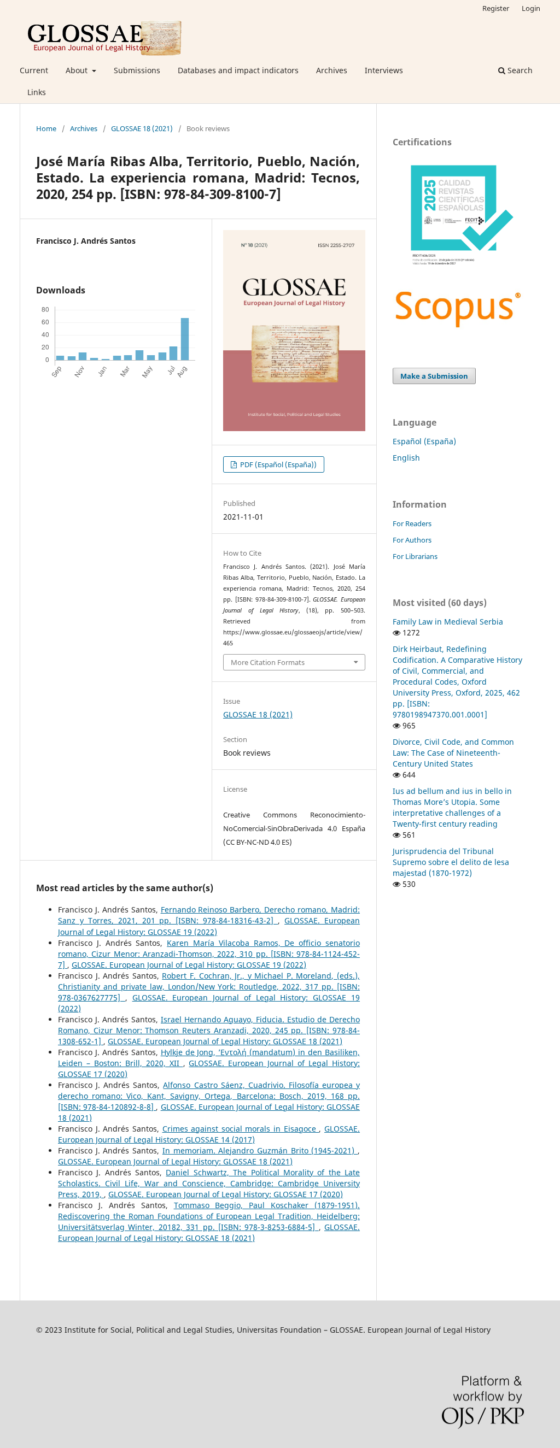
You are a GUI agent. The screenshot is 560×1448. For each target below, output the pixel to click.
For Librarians (415, 556)
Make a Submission (434, 376)
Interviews (384, 70)
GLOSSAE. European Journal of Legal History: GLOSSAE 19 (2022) (209, 926)
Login (531, 8)
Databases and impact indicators (238, 70)
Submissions (137, 70)
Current (34, 70)
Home (46, 128)
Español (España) (424, 441)
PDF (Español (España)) (277, 464)
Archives (331, 70)
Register (495, 8)
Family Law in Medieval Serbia (448, 621)
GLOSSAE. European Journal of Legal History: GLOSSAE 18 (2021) (225, 1041)
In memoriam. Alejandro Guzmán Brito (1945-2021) (260, 1150)
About (78, 70)
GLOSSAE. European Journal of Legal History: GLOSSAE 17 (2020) (225, 1194)
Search (519, 70)
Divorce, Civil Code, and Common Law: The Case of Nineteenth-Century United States (453, 753)
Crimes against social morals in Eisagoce (240, 1128)
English (406, 457)
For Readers (412, 523)
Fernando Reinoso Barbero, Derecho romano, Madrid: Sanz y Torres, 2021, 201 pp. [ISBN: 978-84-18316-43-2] (209, 915)
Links (36, 92)
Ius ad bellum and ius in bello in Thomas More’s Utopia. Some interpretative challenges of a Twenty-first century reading (452, 807)
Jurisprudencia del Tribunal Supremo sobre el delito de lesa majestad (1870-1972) (451, 862)
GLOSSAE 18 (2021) (142, 128)
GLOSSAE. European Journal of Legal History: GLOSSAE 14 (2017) (209, 1134)
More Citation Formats (268, 662)
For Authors (412, 540)
